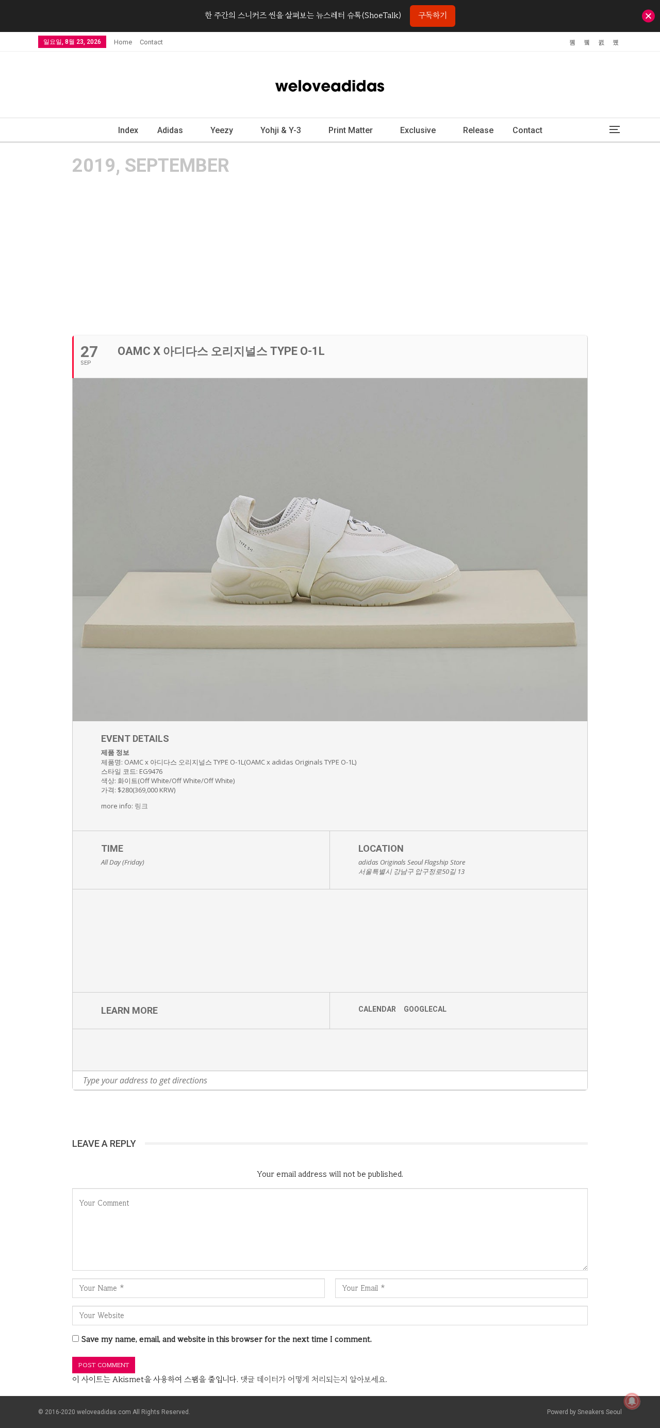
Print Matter (350, 130)
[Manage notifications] (632, 1401)
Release (478, 130)
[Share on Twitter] (127, 1050)
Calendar (377, 1009)
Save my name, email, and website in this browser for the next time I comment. (226, 1339)
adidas (170, 130)
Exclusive (418, 130)
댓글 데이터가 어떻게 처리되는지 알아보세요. (313, 1379)
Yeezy (221, 130)
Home (123, 42)
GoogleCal (425, 1009)
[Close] (648, 15)
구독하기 (432, 15)
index (128, 130)
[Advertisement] (330, 255)
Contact (151, 42)
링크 (141, 805)
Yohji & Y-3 (280, 130)
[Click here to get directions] (579, 1080)
